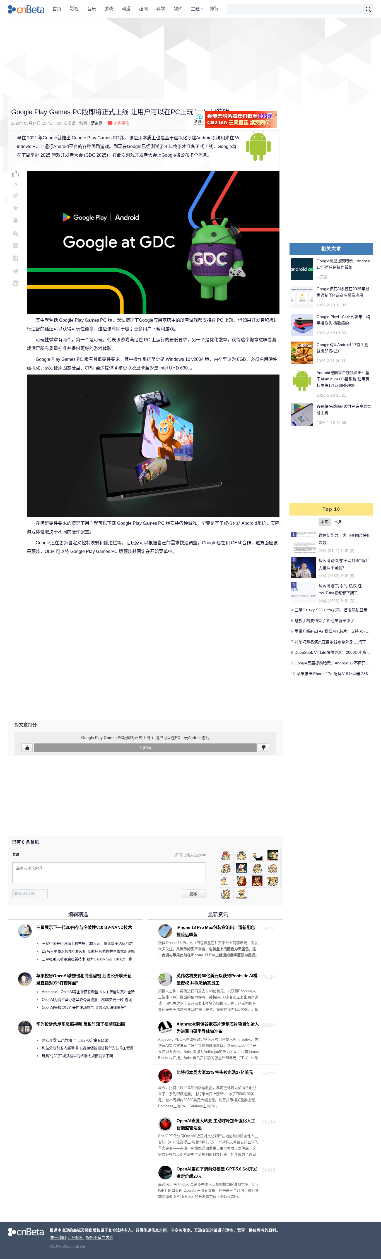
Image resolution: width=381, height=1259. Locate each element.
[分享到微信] (15, 233)
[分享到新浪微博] (15, 195)
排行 (214, 8)
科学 (160, 8)
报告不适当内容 (99, 1237)
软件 (177, 8)
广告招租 (76, 1237)
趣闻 (143, 8)
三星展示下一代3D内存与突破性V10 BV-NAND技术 (84, 927)
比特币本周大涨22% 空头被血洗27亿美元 (215, 1072)
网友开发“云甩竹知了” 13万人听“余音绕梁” (75, 1040)
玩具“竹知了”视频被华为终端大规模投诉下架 (77, 1056)
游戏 (108, 8)
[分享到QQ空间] (15, 208)
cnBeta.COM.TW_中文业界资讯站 (26, 9)
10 (293, 673)
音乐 (91, 8)
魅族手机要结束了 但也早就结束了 (324, 620)
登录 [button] (16, 855)
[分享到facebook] (15, 258)
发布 (193, 894)
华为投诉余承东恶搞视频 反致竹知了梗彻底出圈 (80, 1024)
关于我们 (58, 1237)
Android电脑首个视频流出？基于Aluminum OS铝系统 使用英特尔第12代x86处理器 (343, 379)
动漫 (126, 8)
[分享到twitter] (15, 270)
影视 (74, 8)
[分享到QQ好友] (15, 220)
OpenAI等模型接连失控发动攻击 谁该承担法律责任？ (85, 1007)
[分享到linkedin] (15, 283)
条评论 (121, 123)
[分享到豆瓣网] (15, 245)
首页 (56, 8)
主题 (195, 8)
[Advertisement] (190, 59)
